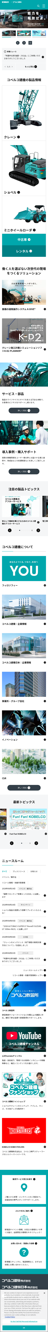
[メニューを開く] (44, 6)
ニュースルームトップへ (33, 970)
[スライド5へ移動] (23, 530)
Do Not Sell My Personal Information (24, 1321)
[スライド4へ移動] (21, 530)
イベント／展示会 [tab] (9, 877)
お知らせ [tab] (34, 871)
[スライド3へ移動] (39, 33)
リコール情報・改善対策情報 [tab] (13, 882)
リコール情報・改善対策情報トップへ (28, 975)
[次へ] (24, 43)
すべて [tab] (4, 871)
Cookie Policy (10, 1317)
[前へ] (18, 43)
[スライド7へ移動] (27, 530)
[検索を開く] (38, 6)
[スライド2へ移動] (24, 33)
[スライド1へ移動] (9, 33)
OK (24, 1328)
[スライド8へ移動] (29, 530)
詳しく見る (22, 410)
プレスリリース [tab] (19, 871)
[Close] (44, 1293)
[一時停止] (30, 43)
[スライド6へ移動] (25, 530)
